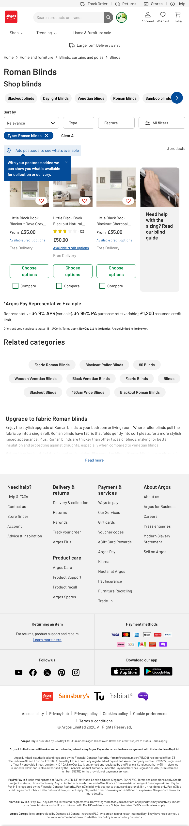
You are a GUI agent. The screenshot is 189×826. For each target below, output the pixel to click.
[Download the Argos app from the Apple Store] (125, 674)
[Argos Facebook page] (33, 672)
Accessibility (33, 713)
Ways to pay (108, 502)
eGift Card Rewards (115, 541)
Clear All (68, 135)
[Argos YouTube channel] (19, 672)
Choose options (29, 271)
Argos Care (62, 567)
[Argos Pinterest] (61, 672)
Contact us (16, 506)
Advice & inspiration (24, 535)
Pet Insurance (110, 581)
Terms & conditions (96, 720)
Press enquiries (157, 526)
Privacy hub (59, 713)
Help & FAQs (17, 496)
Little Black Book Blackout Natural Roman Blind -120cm (70, 221)
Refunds (60, 522)
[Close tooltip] (66, 162)
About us (151, 496)
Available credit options (27, 240)
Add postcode (28, 150)
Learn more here (47, 639)
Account (14, 526)
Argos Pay (106, 551)
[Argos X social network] (47, 672)
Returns (60, 512)
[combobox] (68, 17)
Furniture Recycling (115, 590)
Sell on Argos (155, 551)
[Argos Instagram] (76, 672)
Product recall (65, 587)
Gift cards (106, 522)
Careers (151, 516)
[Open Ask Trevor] (121, 17)
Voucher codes (111, 532)
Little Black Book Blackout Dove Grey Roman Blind (26, 221)
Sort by (10, 112)
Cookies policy (115, 713)
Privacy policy (85, 713)
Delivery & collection (70, 502)
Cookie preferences (150, 713)
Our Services (109, 512)
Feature (111, 122)
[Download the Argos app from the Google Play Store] (158, 674)
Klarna (103, 561)
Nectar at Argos (111, 571)
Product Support (67, 577)
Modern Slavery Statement (157, 538)
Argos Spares (64, 596)
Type (73, 122)
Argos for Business (160, 506)
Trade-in (105, 600)
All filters (160, 122)
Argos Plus (62, 541)
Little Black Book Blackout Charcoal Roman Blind (112, 221)
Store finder (17, 516)
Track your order (67, 532)
